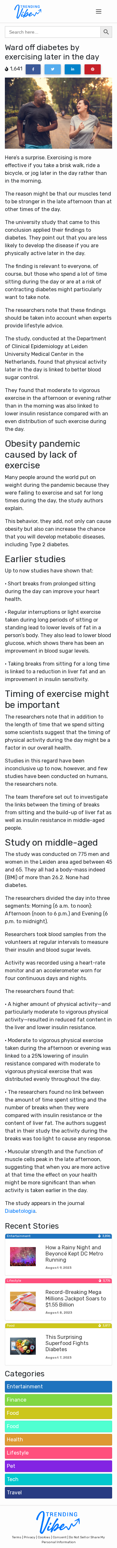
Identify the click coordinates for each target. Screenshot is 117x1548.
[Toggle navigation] (99, 11)
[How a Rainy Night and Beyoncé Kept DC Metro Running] (23, 1256)
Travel (14, 1492)
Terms (16, 1537)
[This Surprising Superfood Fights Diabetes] (23, 1346)
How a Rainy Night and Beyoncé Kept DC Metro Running (74, 1253)
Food (13, 1413)
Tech (13, 1479)
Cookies (44, 1537)
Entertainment (25, 1386)
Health (15, 1439)
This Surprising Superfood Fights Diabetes (67, 1343)
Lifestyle (18, 1453)
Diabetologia (20, 1211)
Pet (11, 1466)
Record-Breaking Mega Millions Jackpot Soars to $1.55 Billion (76, 1298)
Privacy (29, 1537)
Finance (16, 1400)
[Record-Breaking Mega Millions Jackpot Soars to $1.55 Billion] (23, 1301)
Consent (60, 1537)
